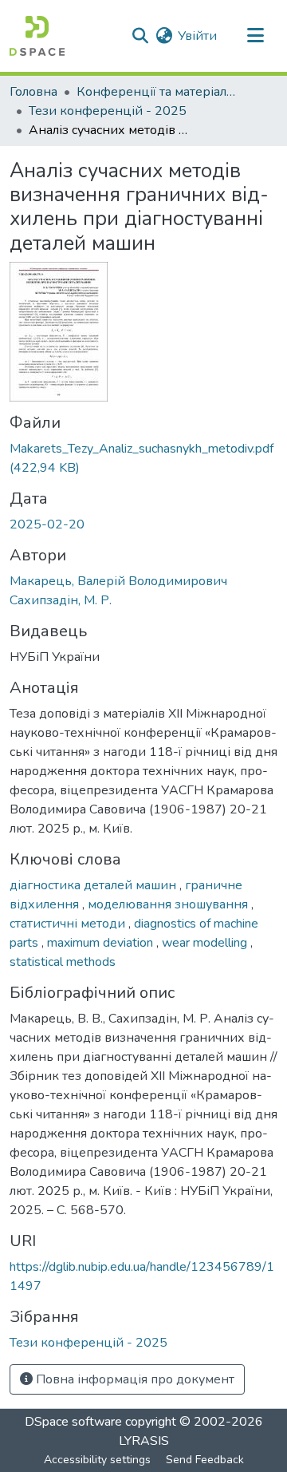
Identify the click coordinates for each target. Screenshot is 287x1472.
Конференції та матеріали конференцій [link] (156, 92)
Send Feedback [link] (205, 1459)
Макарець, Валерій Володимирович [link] (118, 581)
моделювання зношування (169, 904)
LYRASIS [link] (144, 1441)
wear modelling (206, 943)
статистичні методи (69, 923)
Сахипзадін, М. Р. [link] (61, 600)
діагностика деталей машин (94, 885)
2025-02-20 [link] (47, 524)
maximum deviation (101, 943)
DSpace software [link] (73, 1421)
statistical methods (63, 962)
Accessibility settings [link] (97, 1459)
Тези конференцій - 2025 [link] (108, 111)
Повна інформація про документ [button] (133, 1379)
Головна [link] (33, 92)
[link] (143, 458)
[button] (37, 36)
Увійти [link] (197, 36)
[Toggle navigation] (255, 36)
